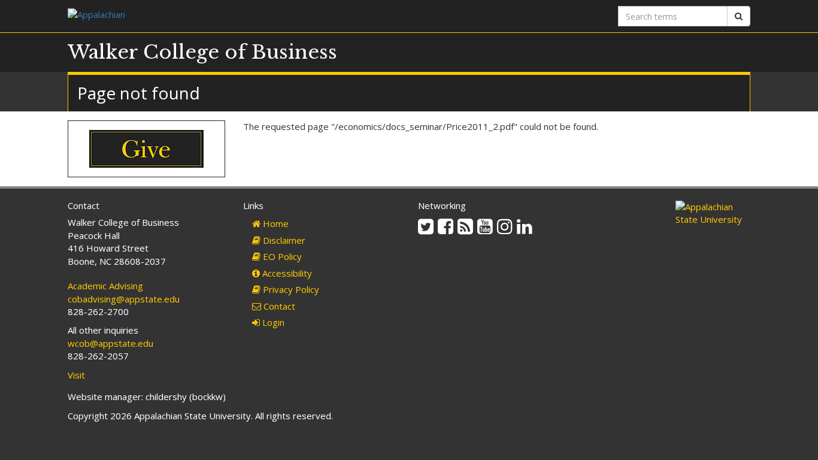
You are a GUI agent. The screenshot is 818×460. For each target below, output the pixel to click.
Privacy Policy (289, 289)
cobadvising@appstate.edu (124, 299)
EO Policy (281, 256)
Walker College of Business (202, 52)
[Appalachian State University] (234, 15)
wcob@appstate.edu (110, 343)
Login (272, 322)
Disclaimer (282, 240)
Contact (278, 306)
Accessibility (286, 273)
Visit (76, 375)
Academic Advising (105, 286)
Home (274, 223)
